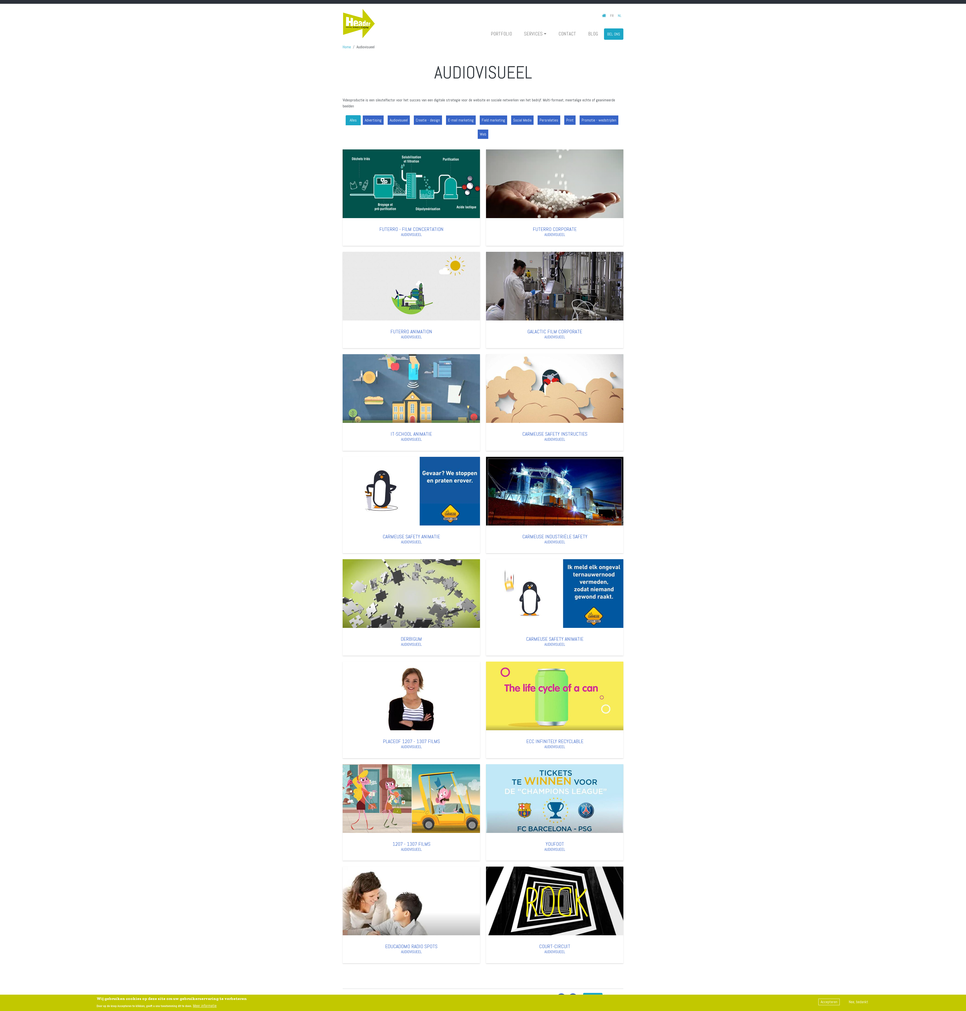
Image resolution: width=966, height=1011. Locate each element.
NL (619, 15)
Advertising (373, 120)
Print (570, 120)
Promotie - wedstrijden (599, 120)
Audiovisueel (399, 120)
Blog (593, 34)
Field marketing (493, 120)
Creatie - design (428, 120)
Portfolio (501, 34)
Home (347, 47)
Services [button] (533, 34)
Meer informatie (205, 1005)
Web (483, 134)
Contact (567, 34)
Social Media (522, 120)
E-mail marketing (461, 120)
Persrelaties (549, 120)
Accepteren (829, 1001)
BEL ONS (613, 34)
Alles (353, 120)
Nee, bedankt (858, 1001)
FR (612, 15)
